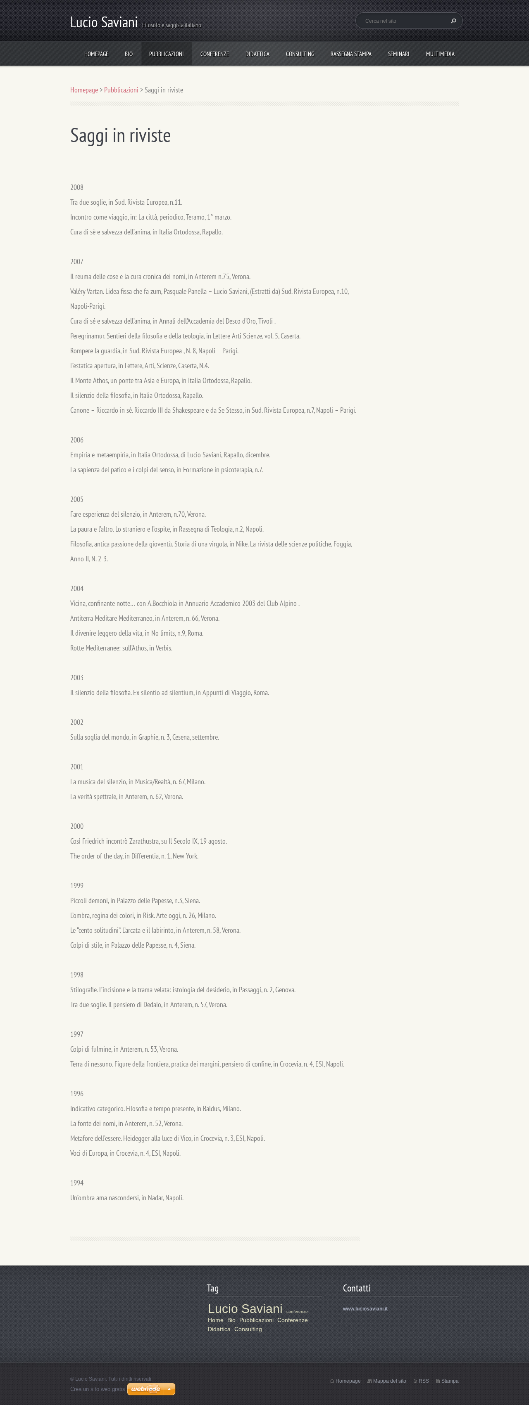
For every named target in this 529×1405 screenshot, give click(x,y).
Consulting (300, 54)
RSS (424, 1381)
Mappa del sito (389, 1381)
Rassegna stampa (351, 54)
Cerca (452, 20)
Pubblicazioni (166, 54)
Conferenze (214, 54)
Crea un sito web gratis (97, 1389)
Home (216, 1320)
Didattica (257, 54)
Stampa (450, 1381)
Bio (129, 54)
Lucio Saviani (245, 1308)
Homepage (96, 54)
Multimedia (440, 54)
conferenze (297, 1311)
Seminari (399, 54)
